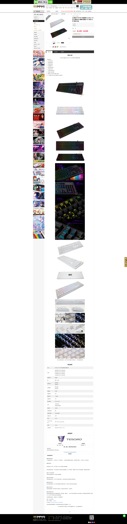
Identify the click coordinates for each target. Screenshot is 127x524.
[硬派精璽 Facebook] (92, 522)
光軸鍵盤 (35, 34)
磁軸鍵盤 (35, 32)
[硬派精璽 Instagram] (90, 522)
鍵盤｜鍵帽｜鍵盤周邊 (38, 14)
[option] (62, 2)
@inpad (54, 500)
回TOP (70, 511)
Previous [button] (33, 2)
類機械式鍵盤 (36, 38)
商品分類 (38, 11)
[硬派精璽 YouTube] (94, 522)
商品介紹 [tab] (49, 51)
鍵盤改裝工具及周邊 (37, 48)
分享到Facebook (53, 47)
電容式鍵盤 (35, 36)
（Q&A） (69, 504)
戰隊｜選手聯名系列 (77, 11)
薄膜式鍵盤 (35, 40)
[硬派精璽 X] (89, 522)
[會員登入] (126, 258)
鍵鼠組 (35, 26)
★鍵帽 (35, 42)
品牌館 (57, 11)
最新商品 (48, 11)
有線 (34, 23)
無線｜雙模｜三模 (37, 24)
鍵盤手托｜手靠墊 (37, 44)
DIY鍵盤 (35, 28)
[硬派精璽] (39, 6)
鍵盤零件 (35, 46)
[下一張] (70, 43)
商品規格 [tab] (55, 51)
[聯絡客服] (126, 263)
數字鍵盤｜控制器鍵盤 (37, 30)
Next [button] (92, 2)
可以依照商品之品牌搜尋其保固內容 (70, 452)
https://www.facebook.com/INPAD (57, 502)
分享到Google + (55, 47)
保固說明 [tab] (62, 51)
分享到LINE (57, 47)
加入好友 (124, 515)
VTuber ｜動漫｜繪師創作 (86, 11)
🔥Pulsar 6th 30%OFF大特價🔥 (67, 11)
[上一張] (46, 43)
